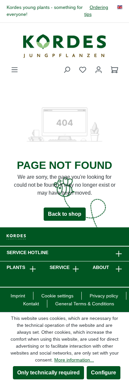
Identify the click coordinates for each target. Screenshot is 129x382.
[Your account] (99, 69)
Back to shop (64, 214)
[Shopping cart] (114, 69)
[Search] (67, 69)
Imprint (18, 295)
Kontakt (31, 303)
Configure (103, 372)
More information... (74, 360)
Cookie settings (57, 295)
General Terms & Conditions (84, 303)
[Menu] (14, 69)
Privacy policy (104, 295)
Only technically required (48, 372)
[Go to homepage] (64, 46)
